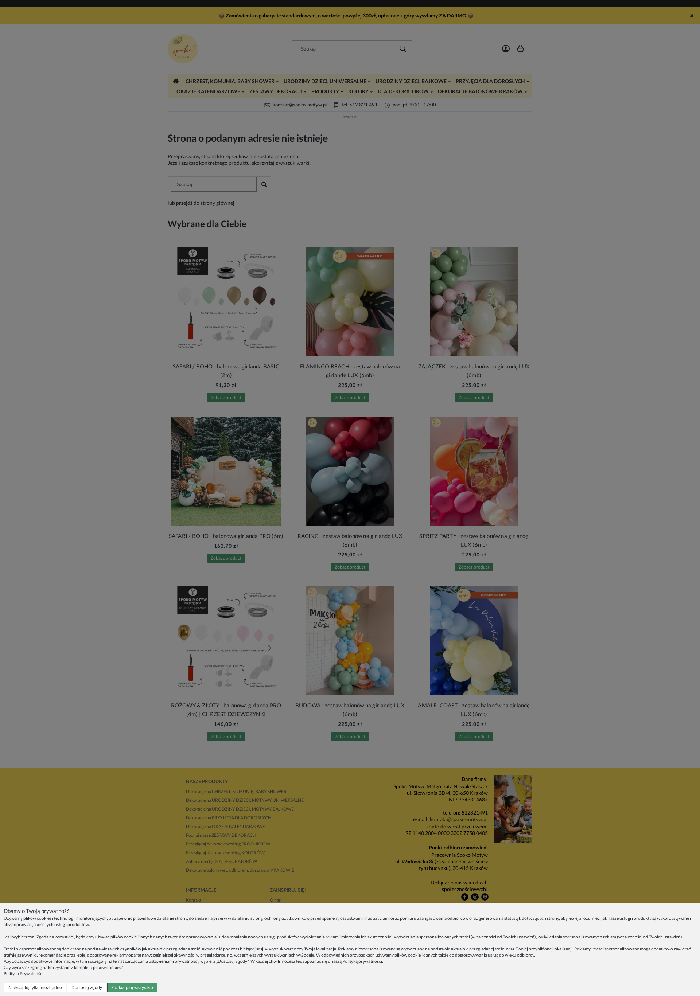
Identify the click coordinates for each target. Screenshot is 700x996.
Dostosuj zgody (86, 987)
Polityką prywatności (362, 961)
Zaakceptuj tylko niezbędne (35, 987)
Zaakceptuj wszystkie (132, 987)
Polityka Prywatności (23, 973)
